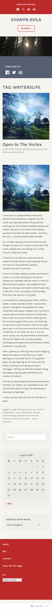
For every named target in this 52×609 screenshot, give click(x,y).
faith (19, 409)
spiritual (21, 415)
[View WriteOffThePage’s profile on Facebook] (8, 72)
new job (36, 412)
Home (6, 544)
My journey (38, 149)
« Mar (9, 503)
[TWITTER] (23, 9)
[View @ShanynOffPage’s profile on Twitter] (14, 72)
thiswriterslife (32, 415)
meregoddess (9, 412)
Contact (7, 558)
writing (20, 152)
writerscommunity (11, 419)
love (42, 409)
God (24, 149)
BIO (4, 551)
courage (13, 409)
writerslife (24, 419)
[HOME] (28, 9)
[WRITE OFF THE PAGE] (34, 9)
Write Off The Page (12, 566)
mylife (29, 412)
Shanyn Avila (26, 19)
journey (36, 409)
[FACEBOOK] (18, 9)
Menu (27, 28)
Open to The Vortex (22, 144)
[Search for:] (26, 437)
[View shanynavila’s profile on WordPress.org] (21, 72)
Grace (29, 149)
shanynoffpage (10, 415)
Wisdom (12, 152)
